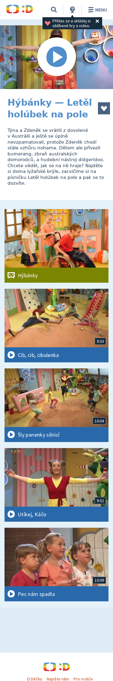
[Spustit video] (56, 57)
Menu (101, 10)
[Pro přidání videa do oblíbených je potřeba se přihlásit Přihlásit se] (104, 108)
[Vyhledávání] (54, 9)
